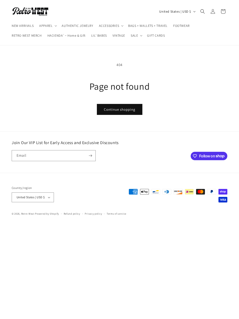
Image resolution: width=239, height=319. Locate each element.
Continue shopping (119, 109)
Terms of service (116, 213)
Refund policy (72, 213)
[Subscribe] (90, 155)
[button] (47, 26)
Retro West (28, 213)
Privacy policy (93, 213)
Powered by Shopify (47, 213)
